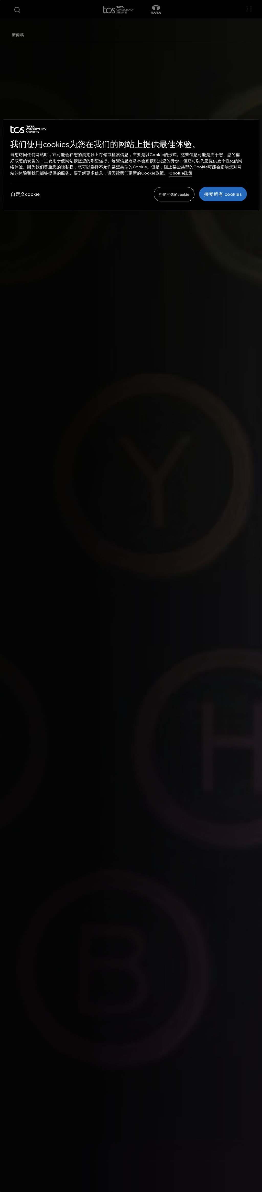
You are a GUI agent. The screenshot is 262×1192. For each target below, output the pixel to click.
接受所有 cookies (223, 194)
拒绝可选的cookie (174, 194)
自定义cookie (25, 194)
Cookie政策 (180, 172)
